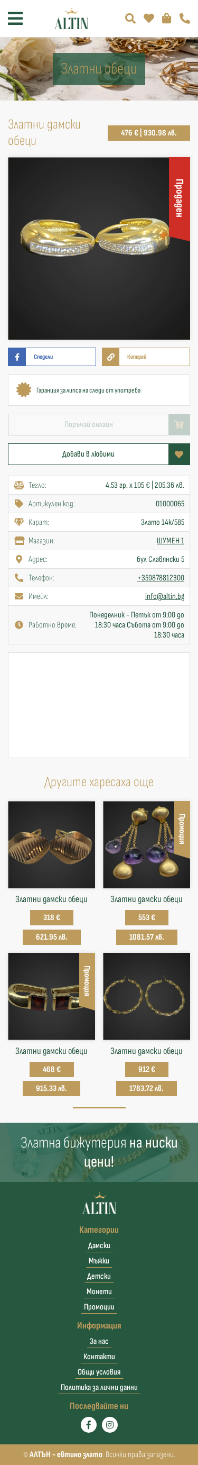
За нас (99, 1341)
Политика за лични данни (99, 1387)
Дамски (99, 1246)
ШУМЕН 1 (170, 541)
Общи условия (99, 1372)
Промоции (99, 1307)
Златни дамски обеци (51, 899)
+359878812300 (160, 578)
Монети (99, 1292)
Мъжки (99, 1261)
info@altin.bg (164, 597)
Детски (99, 1276)
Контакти (99, 1357)
